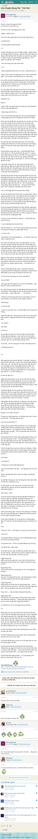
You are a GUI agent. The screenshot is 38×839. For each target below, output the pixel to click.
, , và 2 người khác (16, 672)
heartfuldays (8, 819)
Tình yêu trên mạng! (12, 801)
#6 (36, 764)
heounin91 (7, 795)
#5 (36, 749)
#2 (36, 697)
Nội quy (9, 837)
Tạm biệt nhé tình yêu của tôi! (15, 786)
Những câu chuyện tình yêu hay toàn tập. (19, 808)
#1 (36, 21)
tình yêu (22, 10)
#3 (36, 711)
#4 (36, 729)
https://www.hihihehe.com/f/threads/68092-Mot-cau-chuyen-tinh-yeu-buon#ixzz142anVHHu (17, 668)
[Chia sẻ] (34, 21)
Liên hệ (3, 837)
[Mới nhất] (36, 2)
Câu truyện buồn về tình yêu (15, 793)
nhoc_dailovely (6, 10)
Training (7, 788)
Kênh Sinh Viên (6, 835)
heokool (6, 802)
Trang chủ (28, 837)
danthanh (7, 809)
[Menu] (2, 2)
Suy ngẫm (11, 788)
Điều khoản (15, 837)
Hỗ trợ (22, 837)
